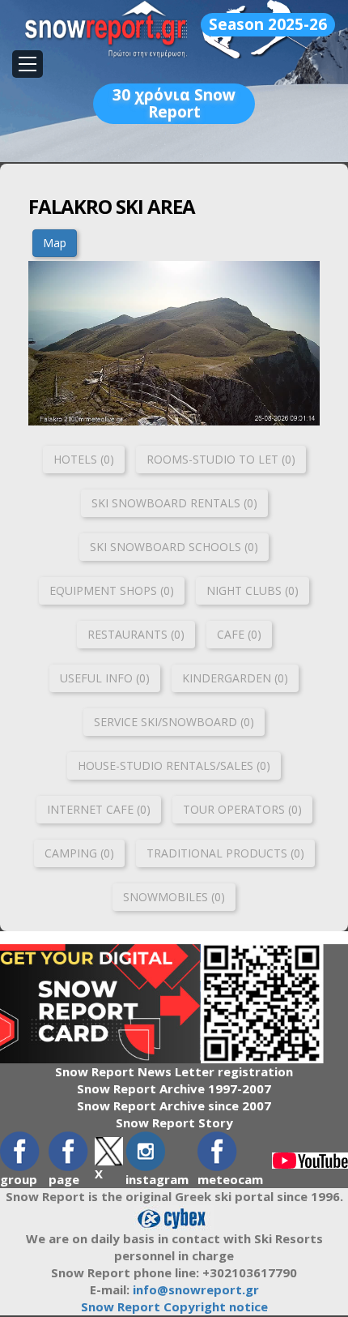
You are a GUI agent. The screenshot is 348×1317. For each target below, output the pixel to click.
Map (54, 242)
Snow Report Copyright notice (174, 1306)
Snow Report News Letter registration (174, 1071)
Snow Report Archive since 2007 (174, 1105)
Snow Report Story (174, 1122)
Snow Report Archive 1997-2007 (174, 1088)
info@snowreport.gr (196, 1289)
